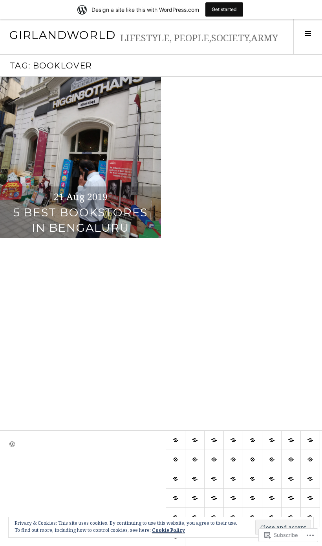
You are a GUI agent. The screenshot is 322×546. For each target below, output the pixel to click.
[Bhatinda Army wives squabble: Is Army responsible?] (252, 478)
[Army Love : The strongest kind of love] (310, 440)
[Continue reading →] (80, 157)
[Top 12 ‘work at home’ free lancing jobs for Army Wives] (291, 478)
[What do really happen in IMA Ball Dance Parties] (310, 478)
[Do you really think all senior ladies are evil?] (252, 440)
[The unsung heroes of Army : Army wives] (310, 498)
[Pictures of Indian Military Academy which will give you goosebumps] (214, 478)
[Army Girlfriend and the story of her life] (194, 440)
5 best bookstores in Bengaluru (80, 219)
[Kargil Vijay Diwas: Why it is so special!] (271, 440)
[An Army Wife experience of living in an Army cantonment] (252, 498)
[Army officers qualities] (194, 459)
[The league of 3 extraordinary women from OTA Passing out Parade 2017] (175, 498)
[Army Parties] (310, 459)
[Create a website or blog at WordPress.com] (12, 443)
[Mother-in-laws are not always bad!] (291, 440)
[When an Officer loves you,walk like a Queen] (233, 498)
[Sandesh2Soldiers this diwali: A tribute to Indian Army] (175, 459)
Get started (224, 9)
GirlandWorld (62, 35)
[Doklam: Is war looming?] (271, 478)
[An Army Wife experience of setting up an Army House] (291, 498)
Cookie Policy (168, 530)
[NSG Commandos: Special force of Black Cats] (194, 498)
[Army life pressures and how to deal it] (233, 459)
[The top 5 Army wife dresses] (291, 459)
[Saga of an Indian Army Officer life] (271, 459)
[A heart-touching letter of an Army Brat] (271, 498)
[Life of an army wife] (175, 440)
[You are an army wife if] (233, 478)
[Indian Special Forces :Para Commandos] (252, 459)
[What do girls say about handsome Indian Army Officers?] (194, 478)
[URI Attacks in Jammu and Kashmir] (233, 440)
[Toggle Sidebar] (307, 36)
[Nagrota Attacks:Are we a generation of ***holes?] (214, 459)
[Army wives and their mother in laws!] (214, 440)
